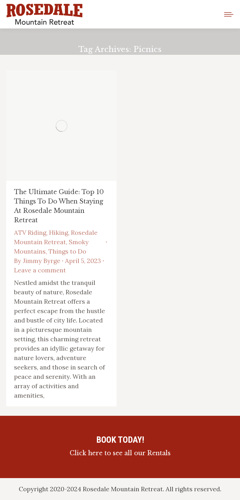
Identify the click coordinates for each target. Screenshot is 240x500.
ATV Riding (30, 232)
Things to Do (67, 251)
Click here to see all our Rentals (120, 453)
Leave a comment (40, 270)
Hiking (58, 232)
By (37, 261)
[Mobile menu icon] (229, 14)
